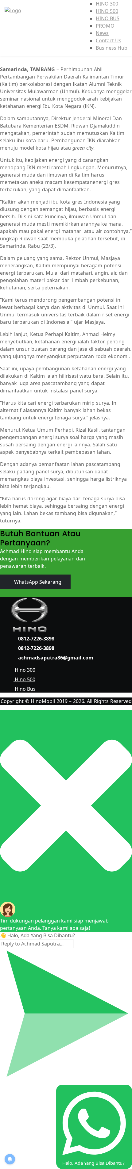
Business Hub (111, 47)
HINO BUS (107, 18)
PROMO (105, 25)
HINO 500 (107, 11)
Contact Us (108, 40)
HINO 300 (107, 3)
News (102, 33)
